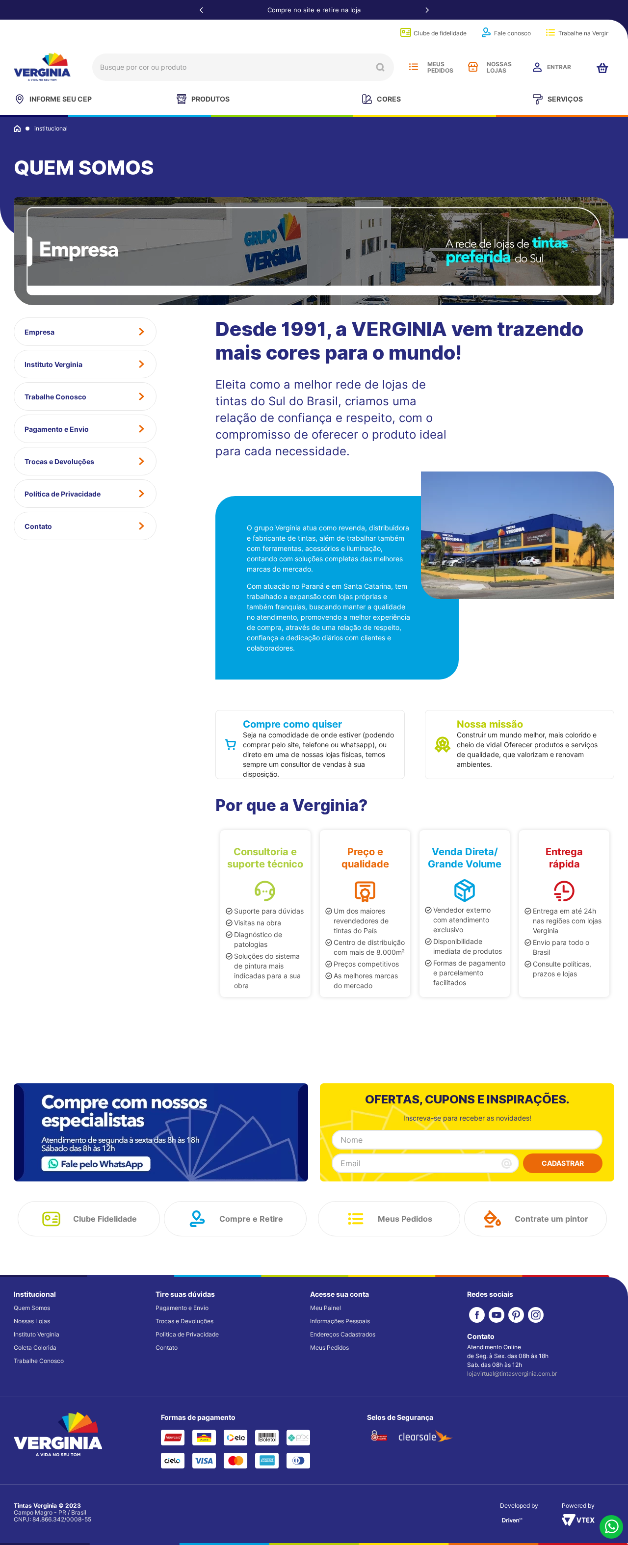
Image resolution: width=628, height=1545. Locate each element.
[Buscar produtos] (380, 67)
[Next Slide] (427, 10)
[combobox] (243, 67)
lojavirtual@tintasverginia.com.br (512, 1373)
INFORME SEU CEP (60, 99)
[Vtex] (578, 1523)
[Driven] (512, 1523)
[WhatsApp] (611, 1527)
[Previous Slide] (201, 10)
